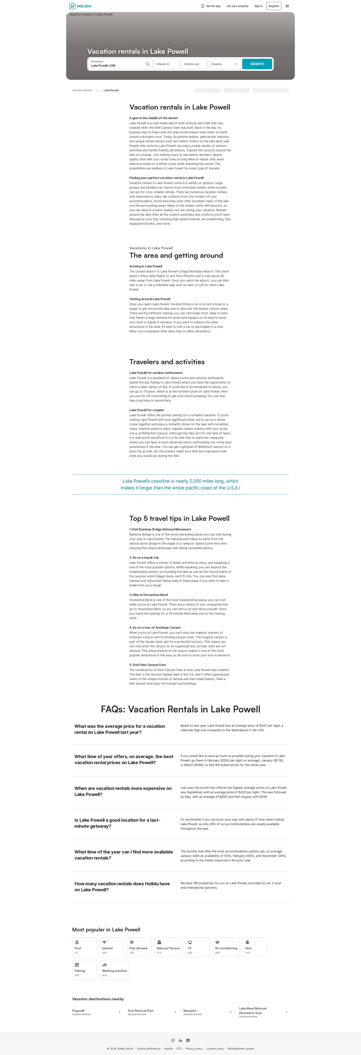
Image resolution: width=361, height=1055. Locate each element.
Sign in (258, 6)
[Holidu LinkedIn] (180, 1040)
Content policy (215, 1048)
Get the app (213, 6)
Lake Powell (111, 90)
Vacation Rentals (82, 90)
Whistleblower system (241, 1048)
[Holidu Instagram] (173, 1040)
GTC (179, 1048)
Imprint (168, 1048)
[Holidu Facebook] (188, 1040)
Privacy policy (194, 1048)
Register (274, 6)
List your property (238, 6)
